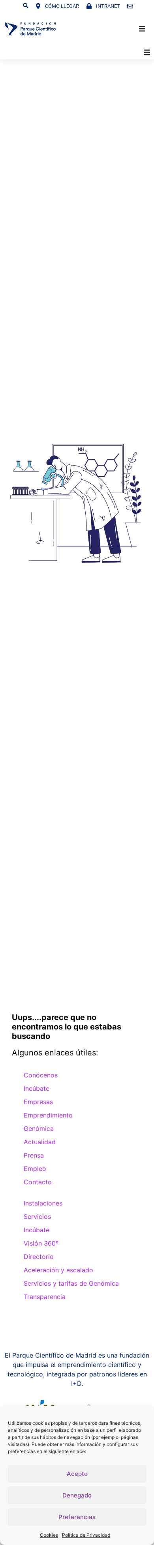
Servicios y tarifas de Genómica (71, 1283)
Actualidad (40, 1142)
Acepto (77, 1473)
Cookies (49, 1535)
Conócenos (41, 1075)
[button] (25, 5)
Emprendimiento (48, 1115)
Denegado (77, 1495)
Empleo (35, 1169)
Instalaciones (43, 1203)
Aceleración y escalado (58, 1270)
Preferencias (77, 1517)
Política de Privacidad (86, 1535)
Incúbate (36, 1088)
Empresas (38, 1102)
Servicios (37, 1216)
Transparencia (45, 1297)
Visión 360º (41, 1243)
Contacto (38, 1182)
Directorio (39, 1257)
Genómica (39, 1128)
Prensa (34, 1155)
